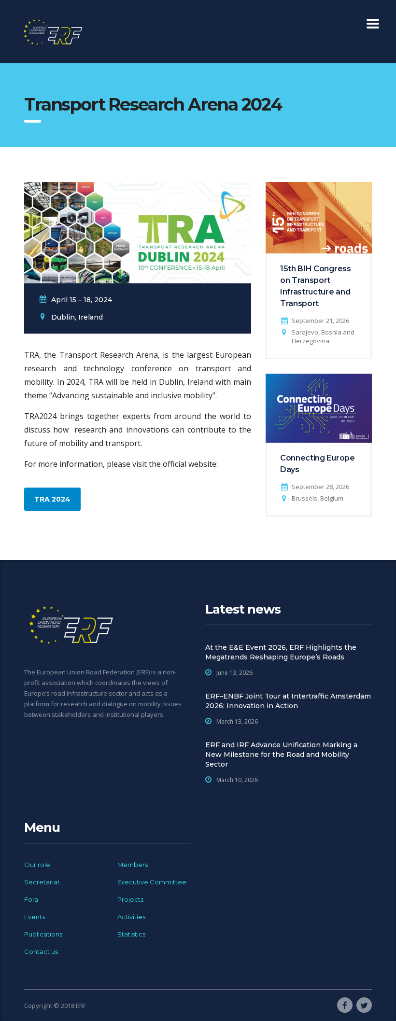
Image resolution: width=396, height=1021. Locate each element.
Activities (131, 917)
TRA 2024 (52, 499)
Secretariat (42, 882)
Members (132, 864)
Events (34, 917)
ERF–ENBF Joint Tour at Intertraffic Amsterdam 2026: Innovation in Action (288, 701)
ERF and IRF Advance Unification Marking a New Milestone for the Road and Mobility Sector (281, 755)
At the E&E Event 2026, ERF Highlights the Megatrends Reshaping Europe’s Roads (280, 652)
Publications (43, 934)
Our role (37, 864)
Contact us (41, 951)
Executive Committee (151, 882)
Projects (130, 899)
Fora (31, 899)
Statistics (131, 934)
